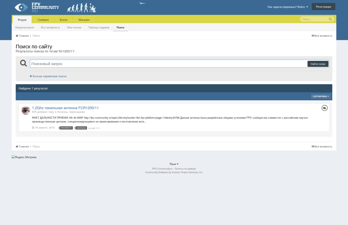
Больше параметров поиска (49, 76)
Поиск (120, 27)
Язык (173, 164)
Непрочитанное (24, 27)
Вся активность (50, 27)
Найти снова (318, 63)
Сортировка (320, 96)
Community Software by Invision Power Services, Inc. (174, 172)
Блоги (63, 20)
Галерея (43, 20)
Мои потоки (74, 27)
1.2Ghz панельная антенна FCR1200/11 (65, 107)
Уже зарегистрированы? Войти (286, 7)
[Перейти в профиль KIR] (25, 110)
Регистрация (323, 6)
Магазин (84, 20)
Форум (22, 20)
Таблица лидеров (98, 27)
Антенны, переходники (71, 112)
